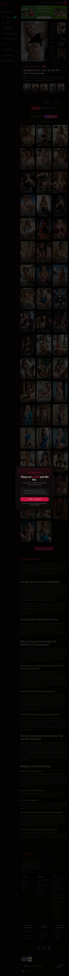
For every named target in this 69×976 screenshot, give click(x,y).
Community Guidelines (34, 504)
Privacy (39, 503)
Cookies (43, 503)
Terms (36, 503)
